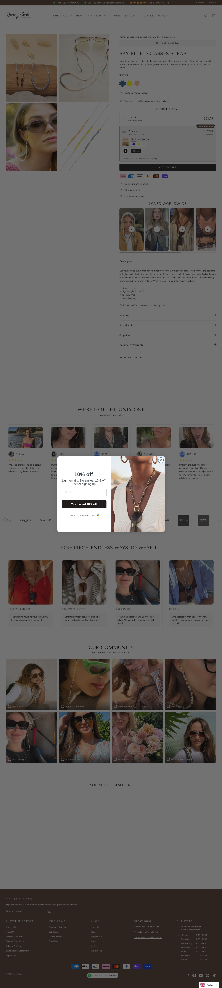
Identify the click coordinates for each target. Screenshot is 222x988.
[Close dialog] (161, 460)
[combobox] (209, 985)
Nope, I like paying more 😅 (84, 515)
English (209, 985)
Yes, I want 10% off (84, 504)
